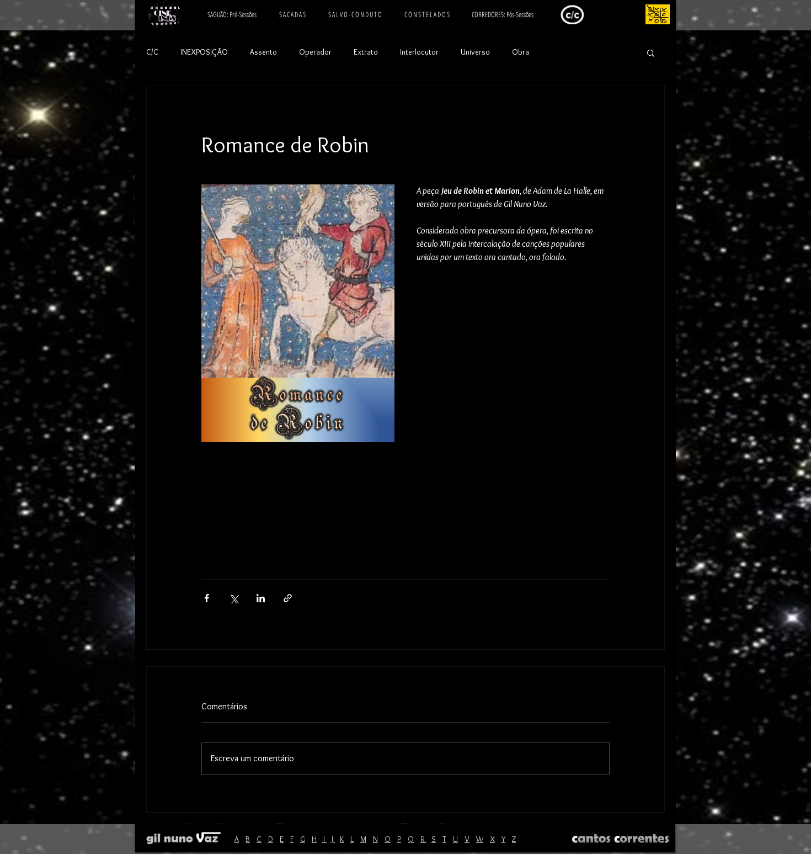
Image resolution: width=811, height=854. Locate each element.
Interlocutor (419, 52)
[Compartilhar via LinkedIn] (260, 598)
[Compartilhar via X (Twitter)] (233, 598)
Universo (475, 52)
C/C (152, 52)
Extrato (366, 52)
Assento (263, 52)
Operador (315, 52)
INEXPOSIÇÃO (204, 52)
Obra (520, 52)
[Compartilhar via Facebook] (206, 598)
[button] (650, 52)
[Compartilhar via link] (287, 598)
